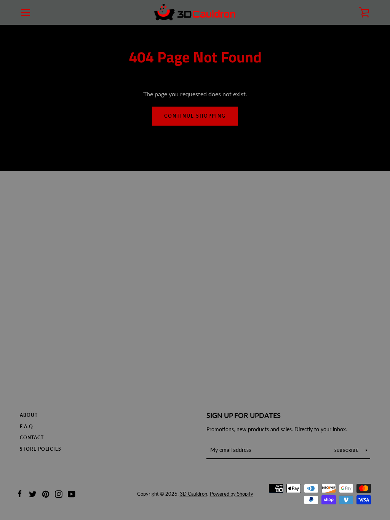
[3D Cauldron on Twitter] (33, 493)
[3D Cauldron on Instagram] (58, 493)
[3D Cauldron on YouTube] (71, 493)
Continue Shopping (195, 116)
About (29, 415)
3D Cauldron (193, 494)
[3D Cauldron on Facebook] (20, 493)
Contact (32, 437)
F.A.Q (26, 426)
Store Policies (40, 449)
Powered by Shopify (231, 494)
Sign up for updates (243, 415)
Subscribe (347, 450)
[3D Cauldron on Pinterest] (46, 493)
